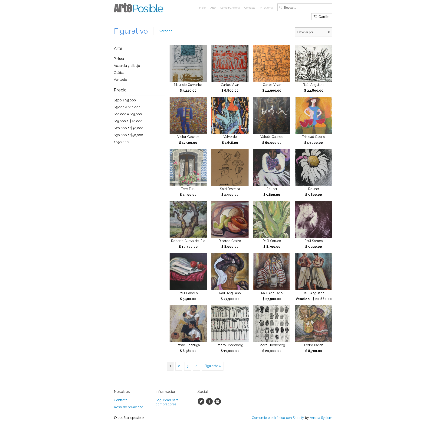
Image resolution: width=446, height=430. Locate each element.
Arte (213, 7)
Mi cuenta (266, 7)
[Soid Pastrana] (230, 167)
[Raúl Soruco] (271, 219)
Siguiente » (212, 366)
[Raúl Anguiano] (313, 63)
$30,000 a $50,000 (128, 135)
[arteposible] (149, 9)
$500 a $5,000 (125, 100)
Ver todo (120, 79)
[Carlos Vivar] (230, 63)
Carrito (324, 17)
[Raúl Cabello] (188, 271)
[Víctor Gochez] (188, 115)
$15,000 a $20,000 (128, 121)
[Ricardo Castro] (230, 219)
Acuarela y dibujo (127, 66)
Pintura (119, 59)
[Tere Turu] (188, 167)
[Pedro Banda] (313, 323)
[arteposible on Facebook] (210, 401)
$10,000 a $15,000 (128, 114)
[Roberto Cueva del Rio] (188, 219)
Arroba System (321, 418)
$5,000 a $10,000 (127, 107)
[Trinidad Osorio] (313, 115)
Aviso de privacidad (128, 407)
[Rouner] (271, 167)
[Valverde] (230, 115)
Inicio (202, 7)
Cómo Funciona (230, 7)
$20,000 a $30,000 (128, 128)
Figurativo (131, 31)
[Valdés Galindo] (271, 115)
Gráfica (119, 72)
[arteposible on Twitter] (201, 401)
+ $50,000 (121, 142)
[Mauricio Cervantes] (188, 63)
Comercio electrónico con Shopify (278, 418)
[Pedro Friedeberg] (230, 323)
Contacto (249, 7)
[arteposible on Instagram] (218, 401)
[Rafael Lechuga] (188, 323)
